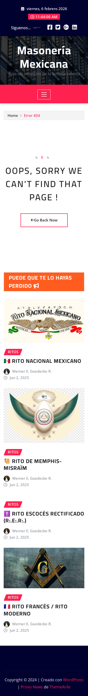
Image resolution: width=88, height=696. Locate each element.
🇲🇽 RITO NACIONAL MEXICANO (42, 361)
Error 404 (32, 115)
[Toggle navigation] (44, 94)
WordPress (73, 679)
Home (13, 115)
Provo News (32, 687)
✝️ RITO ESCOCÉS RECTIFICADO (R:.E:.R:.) (44, 517)
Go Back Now (45, 220)
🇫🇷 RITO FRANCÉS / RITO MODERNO (36, 610)
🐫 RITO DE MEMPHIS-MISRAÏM (33, 464)
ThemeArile (59, 687)
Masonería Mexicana (44, 57)
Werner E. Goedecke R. (32, 371)
